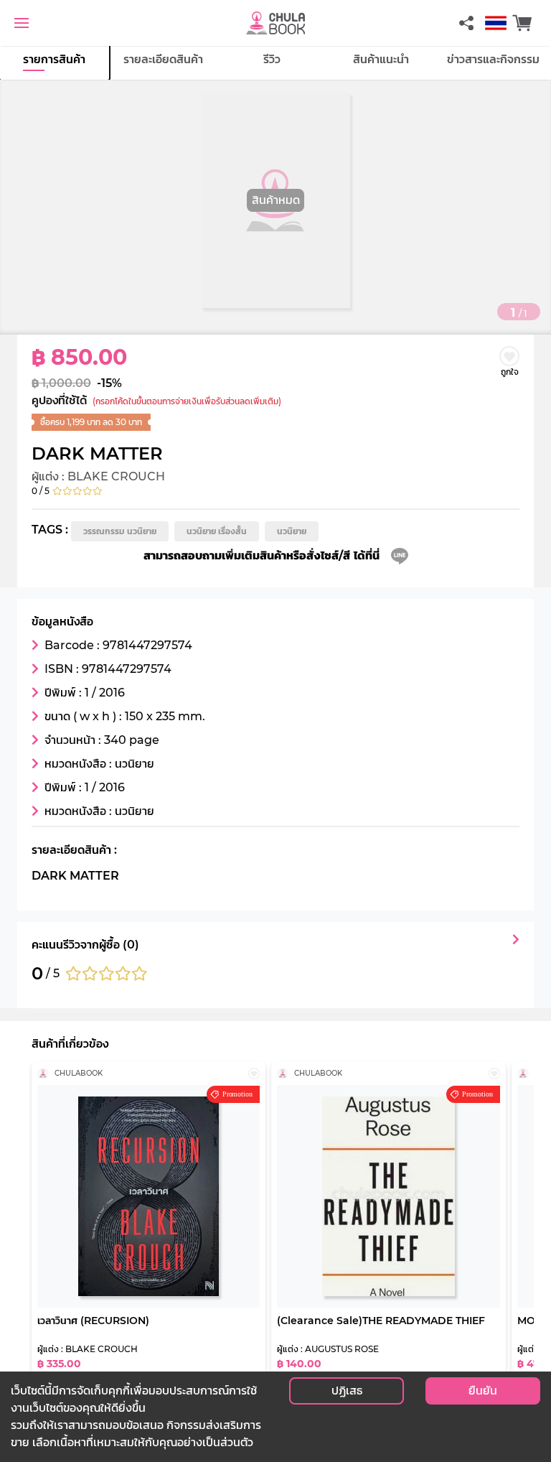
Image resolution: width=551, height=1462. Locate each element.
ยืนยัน (482, 1390)
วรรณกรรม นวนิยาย (119, 531)
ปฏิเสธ (346, 1390)
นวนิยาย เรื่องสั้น (217, 531)
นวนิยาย (291, 531)
